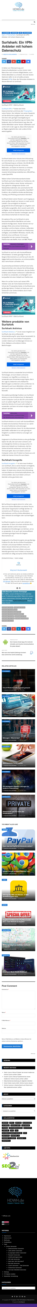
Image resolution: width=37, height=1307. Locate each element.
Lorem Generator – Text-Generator (18, 1265)
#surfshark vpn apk (7, 607)
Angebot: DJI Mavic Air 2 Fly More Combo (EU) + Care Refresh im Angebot (17, 921)
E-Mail (4, 879)
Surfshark (14, 32)
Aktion (5, 905)
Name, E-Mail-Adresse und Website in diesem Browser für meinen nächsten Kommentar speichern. (16, 1040)
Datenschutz (6, 796)
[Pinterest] (17, 588)
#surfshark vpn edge (8, 616)
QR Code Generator (14, 1259)
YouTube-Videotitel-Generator (17, 1270)
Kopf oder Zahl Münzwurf (16, 1261)
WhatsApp (6, 1135)
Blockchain (27, 1123)
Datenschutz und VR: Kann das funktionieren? (13, 812)
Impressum (7, 1236)
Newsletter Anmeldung (11, 1276)
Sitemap (6, 1272)
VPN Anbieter (27, 32)
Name (4, 1012)
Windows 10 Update (9, 1138)
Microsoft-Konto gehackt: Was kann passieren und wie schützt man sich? (18, 712)
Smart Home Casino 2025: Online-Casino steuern (18, 1083)
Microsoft (27, 1128)
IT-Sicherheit (6, 32)
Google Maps (6, 930)
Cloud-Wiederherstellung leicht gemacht (16, 688)
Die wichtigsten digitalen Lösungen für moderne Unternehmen (16, 787)
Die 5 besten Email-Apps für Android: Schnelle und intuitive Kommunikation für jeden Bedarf (22, 644)
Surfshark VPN (7, 109)
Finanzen (5, 829)
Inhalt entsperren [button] (18, 150)
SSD (16, 1130)
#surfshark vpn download (9, 609)
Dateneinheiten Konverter (16, 1248)
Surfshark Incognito (8, 463)
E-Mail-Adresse (6, 1020)
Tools (5, 1244)
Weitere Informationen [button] (18, 154)
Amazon (5, 1123)
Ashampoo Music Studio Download (15, 972)
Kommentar (5, 989)
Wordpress (6, 1140)
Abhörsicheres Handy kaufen (13, 763)
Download (6, 955)
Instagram (25, 1125)
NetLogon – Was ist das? (11, 738)
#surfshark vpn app (19, 607)
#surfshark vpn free (20, 616)
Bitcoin (18, 1123)
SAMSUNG (6, 1130)
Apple (12, 1123)
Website (4, 1028)
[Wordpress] (20, 588)
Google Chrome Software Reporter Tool (16, 871)
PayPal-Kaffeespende (20, 601)
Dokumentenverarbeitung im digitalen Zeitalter (18, 1081)
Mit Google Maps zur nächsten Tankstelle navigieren (17, 946)
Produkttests (7, 1242)
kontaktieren (26, 583)
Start (3, 35)
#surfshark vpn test (7, 620)
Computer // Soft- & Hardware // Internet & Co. (22, 1300)
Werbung (7, 1240)
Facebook (6, 1125)
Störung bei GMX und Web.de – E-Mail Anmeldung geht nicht (15, 895)
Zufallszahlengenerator (15, 1257)
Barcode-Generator (14, 1263)
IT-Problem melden (9, 1274)
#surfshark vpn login (8, 618)
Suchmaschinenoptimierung (12, 1133)
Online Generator (11, 1246)
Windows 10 (15, 1135)
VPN (20, 32)
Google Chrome (7, 854)
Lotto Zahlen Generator (15, 1250)
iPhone (5, 1128)
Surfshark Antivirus (8, 332)
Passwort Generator (14, 1255)
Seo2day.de (22, 1302)
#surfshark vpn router (21, 618)
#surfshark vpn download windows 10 (13, 614)
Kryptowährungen (15, 1128)
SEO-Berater (7, 581)
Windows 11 (21, 1138)
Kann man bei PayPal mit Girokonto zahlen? (18, 846)
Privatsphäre (28, 111)
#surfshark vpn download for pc (11, 612)
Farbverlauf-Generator (15, 1267)
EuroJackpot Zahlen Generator (17, 1253)
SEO (12, 1130)
